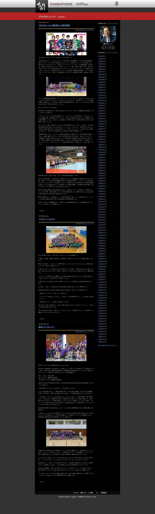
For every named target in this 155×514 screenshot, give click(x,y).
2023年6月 (101, 131)
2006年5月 (101, 339)
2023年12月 (102, 118)
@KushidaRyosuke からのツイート (108, 345)
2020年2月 (101, 175)
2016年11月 (102, 232)
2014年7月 (101, 305)
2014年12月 (102, 292)
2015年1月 (101, 290)
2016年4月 (101, 251)
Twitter (97, 492)
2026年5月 (101, 64)
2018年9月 (101, 188)
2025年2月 (101, 90)
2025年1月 (101, 92)
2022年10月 (102, 152)
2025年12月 (102, 74)
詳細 (111, 44)
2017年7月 (101, 214)
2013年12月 (102, 323)
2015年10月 (102, 266)
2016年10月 (102, 235)
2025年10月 (102, 79)
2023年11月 (102, 121)
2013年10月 (102, 329)
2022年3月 (101, 170)
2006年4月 (101, 341)
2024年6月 (101, 105)
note (75, 492)
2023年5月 (101, 134)
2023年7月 (101, 129)
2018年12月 (102, 186)
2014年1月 (101, 321)
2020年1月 (101, 178)
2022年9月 (101, 154)
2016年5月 (101, 248)
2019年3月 (101, 183)
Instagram (83, 492)
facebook (104, 492)
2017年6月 (101, 217)
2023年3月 (101, 139)
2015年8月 (101, 271)
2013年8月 (101, 334)
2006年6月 (101, 336)
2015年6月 (101, 277)
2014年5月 (101, 310)
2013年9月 (101, 331)
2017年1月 (101, 227)
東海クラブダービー (46, 327)
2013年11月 (102, 326)
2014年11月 (102, 295)
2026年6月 (101, 61)
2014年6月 (101, 308)
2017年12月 (102, 201)
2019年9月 (101, 180)
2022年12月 (102, 147)
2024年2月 (101, 116)
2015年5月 (101, 279)
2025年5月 (101, 87)
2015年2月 (101, 287)
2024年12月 (102, 95)
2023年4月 (101, 136)
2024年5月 (101, 108)
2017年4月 (101, 222)
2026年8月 (101, 56)
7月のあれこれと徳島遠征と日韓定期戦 (54, 25)
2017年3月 (101, 225)
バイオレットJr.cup (46, 219)
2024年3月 (101, 113)
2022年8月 (101, 157)
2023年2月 (101, 141)
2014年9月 (101, 300)
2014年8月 (101, 303)
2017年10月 (102, 206)
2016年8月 (101, 240)
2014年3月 (101, 316)
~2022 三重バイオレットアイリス (84, 30)
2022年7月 (101, 160)
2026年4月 (101, 66)
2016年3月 (101, 253)
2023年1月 (101, 144)
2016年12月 (102, 230)
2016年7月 (101, 243)
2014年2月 (101, 318)
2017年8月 (101, 212)
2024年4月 (101, 110)
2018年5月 (101, 196)
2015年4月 (101, 282)
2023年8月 (101, 126)
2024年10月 (102, 100)
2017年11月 (102, 204)
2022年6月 (101, 162)
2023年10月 (102, 123)
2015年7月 (101, 274)
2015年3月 (101, 284)
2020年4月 (101, 173)
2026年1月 (101, 71)
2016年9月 (101, 238)
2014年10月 (102, 297)
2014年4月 (101, 313)
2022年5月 (101, 165)
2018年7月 (101, 191)
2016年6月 (101, 245)
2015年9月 (101, 269)
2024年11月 (102, 97)
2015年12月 (102, 261)
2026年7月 (101, 58)
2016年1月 (101, 258)
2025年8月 (101, 82)
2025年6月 (101, 84)
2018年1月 (101, 199)
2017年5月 (101, 219)
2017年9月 (101, 209)
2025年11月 (102, 77)
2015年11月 (102, 264)
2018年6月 (101, 193)
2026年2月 (101, 69)
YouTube (90, 492)
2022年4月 (101, 167)
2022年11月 (102, 149)
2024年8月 (101, 103)
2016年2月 (101, 256)
